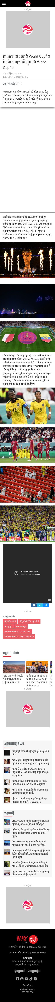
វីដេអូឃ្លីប (8, 626)
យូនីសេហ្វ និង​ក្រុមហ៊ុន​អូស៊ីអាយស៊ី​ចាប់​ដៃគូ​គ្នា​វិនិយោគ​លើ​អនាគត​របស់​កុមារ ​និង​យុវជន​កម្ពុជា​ (31, 832)
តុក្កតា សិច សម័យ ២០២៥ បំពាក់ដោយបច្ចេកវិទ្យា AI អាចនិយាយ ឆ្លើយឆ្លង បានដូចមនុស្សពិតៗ (30, 772)
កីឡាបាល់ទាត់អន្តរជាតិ (29, 621)
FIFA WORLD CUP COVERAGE (19, 636)
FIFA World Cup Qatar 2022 (17, 631)
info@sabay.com (27, 989)
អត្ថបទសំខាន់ (10, 621)
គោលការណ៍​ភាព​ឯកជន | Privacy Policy (28, 952)
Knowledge (21, 626)
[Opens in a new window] (17, 979)
